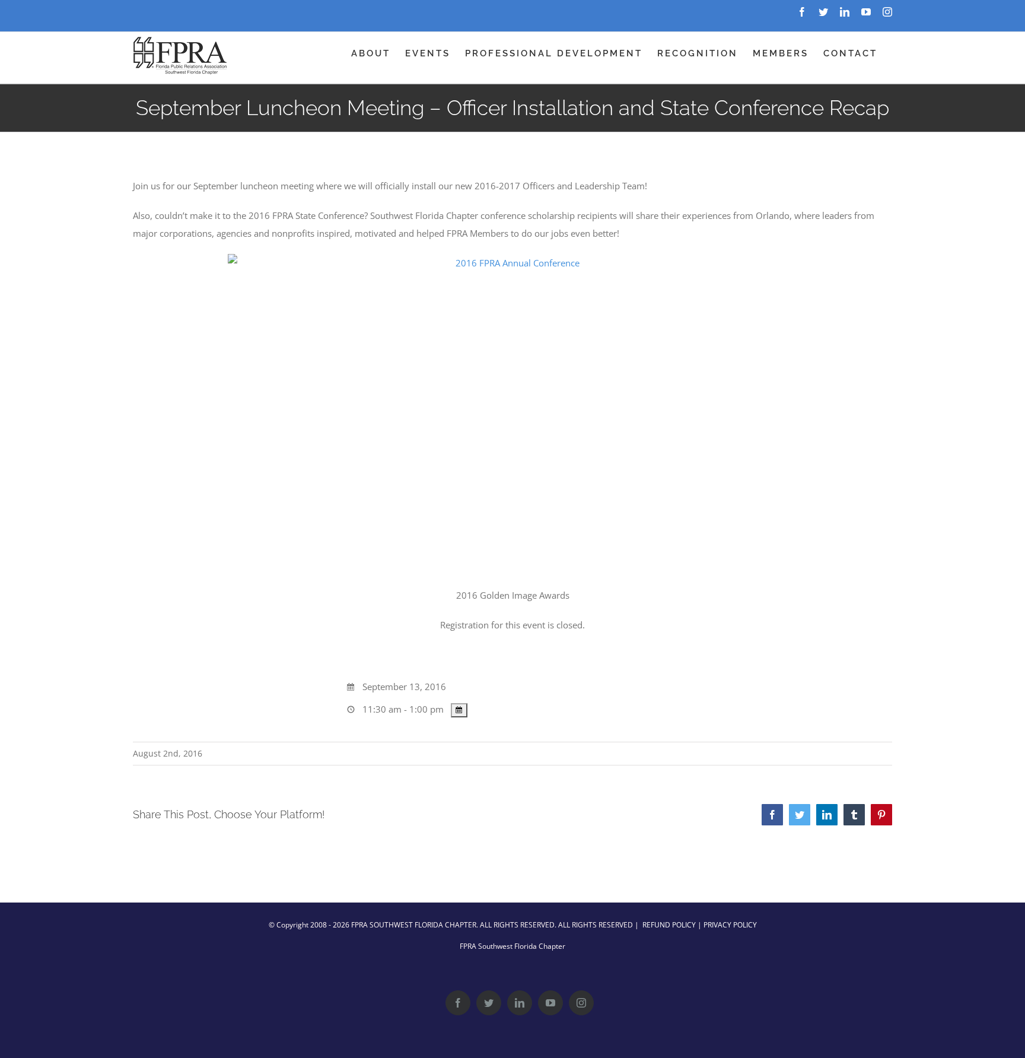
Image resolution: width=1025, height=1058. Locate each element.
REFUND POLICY (669, 925)
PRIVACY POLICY (730, 925)
